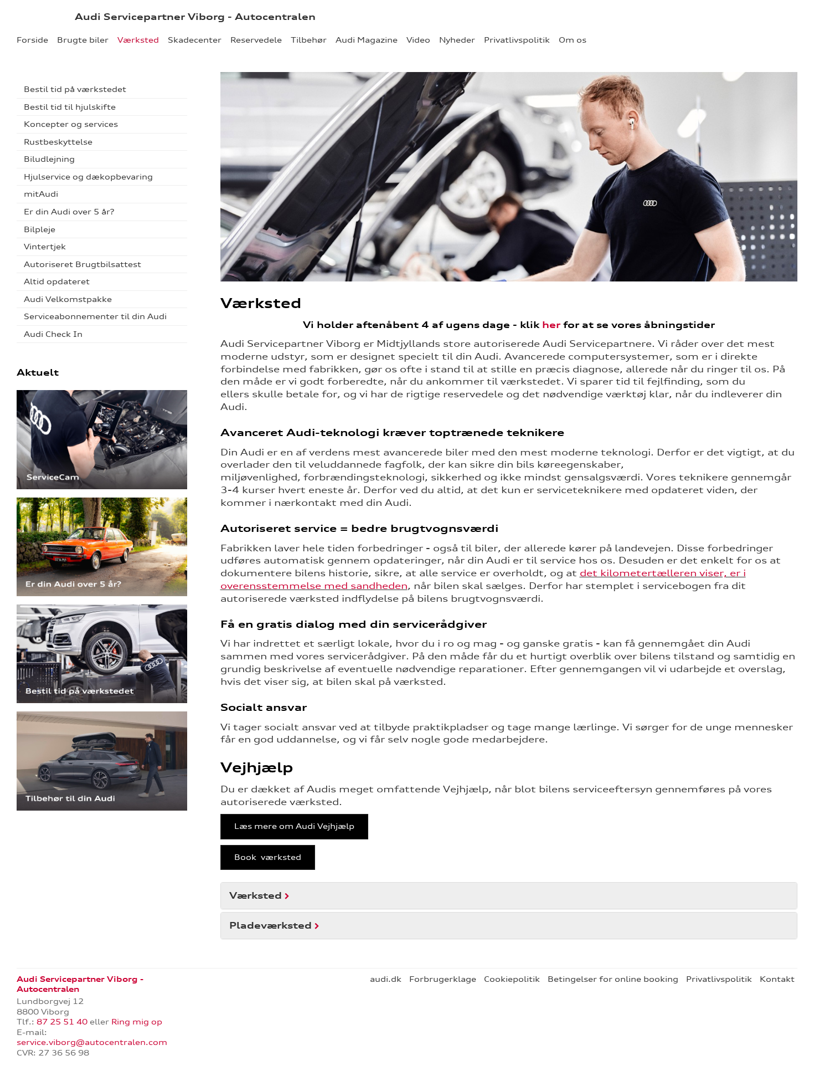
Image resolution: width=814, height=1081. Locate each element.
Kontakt (777, 979)
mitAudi (41, 193)
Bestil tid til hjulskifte (70, 107)
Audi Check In (53, 334)
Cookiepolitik (512, 979)
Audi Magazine (367, 39)
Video (418, 39)
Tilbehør (309, 39)
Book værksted (267, 857)
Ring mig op (136, 1021)
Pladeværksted (270, 925)
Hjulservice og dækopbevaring (88, 176)
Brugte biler (83, 39)
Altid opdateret (57, 281)
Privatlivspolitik (517, 39)
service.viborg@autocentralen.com (92, 1042)
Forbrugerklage (442, 979)
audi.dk (385, 979)
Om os (572, 39)
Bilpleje (39, 229)
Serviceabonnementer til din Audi (95, 316)
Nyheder (457, 39)
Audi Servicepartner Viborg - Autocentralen (195, 16)
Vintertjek (45, 246)
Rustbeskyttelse (58, 141)
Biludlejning (49, 159)
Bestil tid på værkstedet (75, 89)
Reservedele (256, 39)
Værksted (138, 39)
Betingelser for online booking (613, 979)
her (551, 324)
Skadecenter (194, 39)
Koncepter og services (71, 124)
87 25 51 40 (62, 1021)
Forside (32, 39)
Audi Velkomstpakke (68, 299)
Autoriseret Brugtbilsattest (82, 264)
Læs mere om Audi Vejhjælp (294, 826)
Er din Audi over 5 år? (69, 211)
